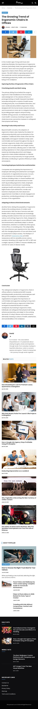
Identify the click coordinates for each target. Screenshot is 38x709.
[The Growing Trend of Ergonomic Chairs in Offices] (19, 47)
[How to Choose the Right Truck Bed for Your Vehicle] (19, 555)
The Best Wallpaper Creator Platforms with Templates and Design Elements (24, 657)
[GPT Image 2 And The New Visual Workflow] (6, 668)
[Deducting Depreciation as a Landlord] (19, 459)
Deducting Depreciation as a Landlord (15, 471)
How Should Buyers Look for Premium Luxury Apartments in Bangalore (17, 385)
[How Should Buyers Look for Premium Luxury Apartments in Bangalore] (19, 373)
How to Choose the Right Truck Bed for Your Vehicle (18, 569)
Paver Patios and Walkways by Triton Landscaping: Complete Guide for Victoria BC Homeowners (24, 584)
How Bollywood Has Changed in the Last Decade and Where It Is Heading (24, 630)
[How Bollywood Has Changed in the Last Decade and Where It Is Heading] (6, 630)
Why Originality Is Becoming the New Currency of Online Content (19, 499)
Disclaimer (5, 685)
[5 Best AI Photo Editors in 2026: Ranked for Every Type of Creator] (6, 596)
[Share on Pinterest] (21, 32)
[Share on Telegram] (28, 32)
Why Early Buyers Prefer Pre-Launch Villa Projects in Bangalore (19, 414)
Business (4, 12)
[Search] (35, 3)
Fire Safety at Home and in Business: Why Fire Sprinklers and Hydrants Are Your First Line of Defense (18, 528)
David (8, 27)
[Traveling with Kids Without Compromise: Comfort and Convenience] (6, 606)
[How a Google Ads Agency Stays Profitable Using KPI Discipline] (19, 430)
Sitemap (4, 691)
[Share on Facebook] (5, 32)
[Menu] (3, 2)
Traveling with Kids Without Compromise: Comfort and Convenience (22, 606)
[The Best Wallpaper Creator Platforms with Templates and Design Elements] (6, 657)
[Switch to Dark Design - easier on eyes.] (32, 3)
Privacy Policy (6, 688)
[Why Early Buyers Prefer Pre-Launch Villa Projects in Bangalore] (19, 401)
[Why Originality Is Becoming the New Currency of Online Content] (19, 486)
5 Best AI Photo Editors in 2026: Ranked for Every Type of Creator (23, 596)
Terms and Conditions (8, 694)
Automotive (5, 564)
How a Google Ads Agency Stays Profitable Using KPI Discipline (17, 443)
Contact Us (5, 683)
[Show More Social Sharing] (34, 32)
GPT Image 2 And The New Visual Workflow (22, 667)
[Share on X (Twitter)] (13, 32)
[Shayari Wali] (19, 3)
